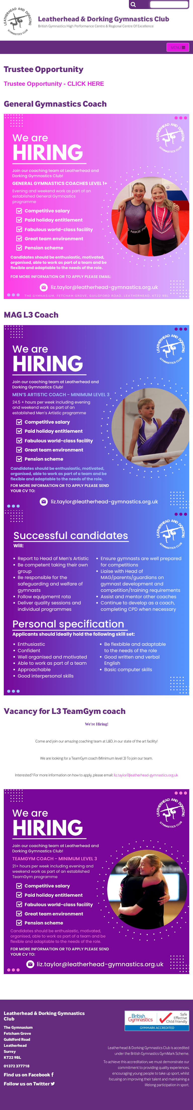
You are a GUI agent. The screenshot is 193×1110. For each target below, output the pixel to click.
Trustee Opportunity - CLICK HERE (54, 83)
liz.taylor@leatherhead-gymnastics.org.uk (146, 775)
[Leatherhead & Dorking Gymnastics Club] (46, 17)
